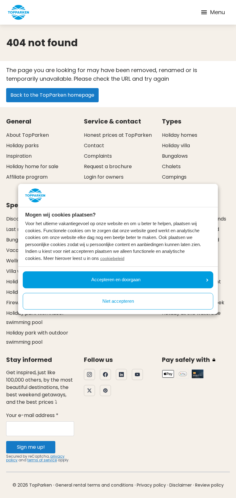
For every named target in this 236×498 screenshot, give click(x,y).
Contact (94, 145)
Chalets (171, 166)
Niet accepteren (118, 301)
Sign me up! (31, 447)
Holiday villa (176, 145)
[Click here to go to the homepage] (18, 12)
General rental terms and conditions (94, 485)
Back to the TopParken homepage (52, 95)
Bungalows (175, 156)
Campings (174, 176)
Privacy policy (151, 485)
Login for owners (104, 176)
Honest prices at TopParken (118, 135)
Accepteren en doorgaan (115, 279)
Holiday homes (179, 135)
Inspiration (19, 156)
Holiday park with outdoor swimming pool (37, 337)
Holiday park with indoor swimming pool (35, 318)
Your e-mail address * (32, 415)
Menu (217, 12)
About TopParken (27, 135)
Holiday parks (22, 145)
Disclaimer (180, 485)
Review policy (209, 485)
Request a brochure (108, 166)
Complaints (98, 156)
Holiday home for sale (32, 166)
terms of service (42, 460)
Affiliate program (27, 176)
